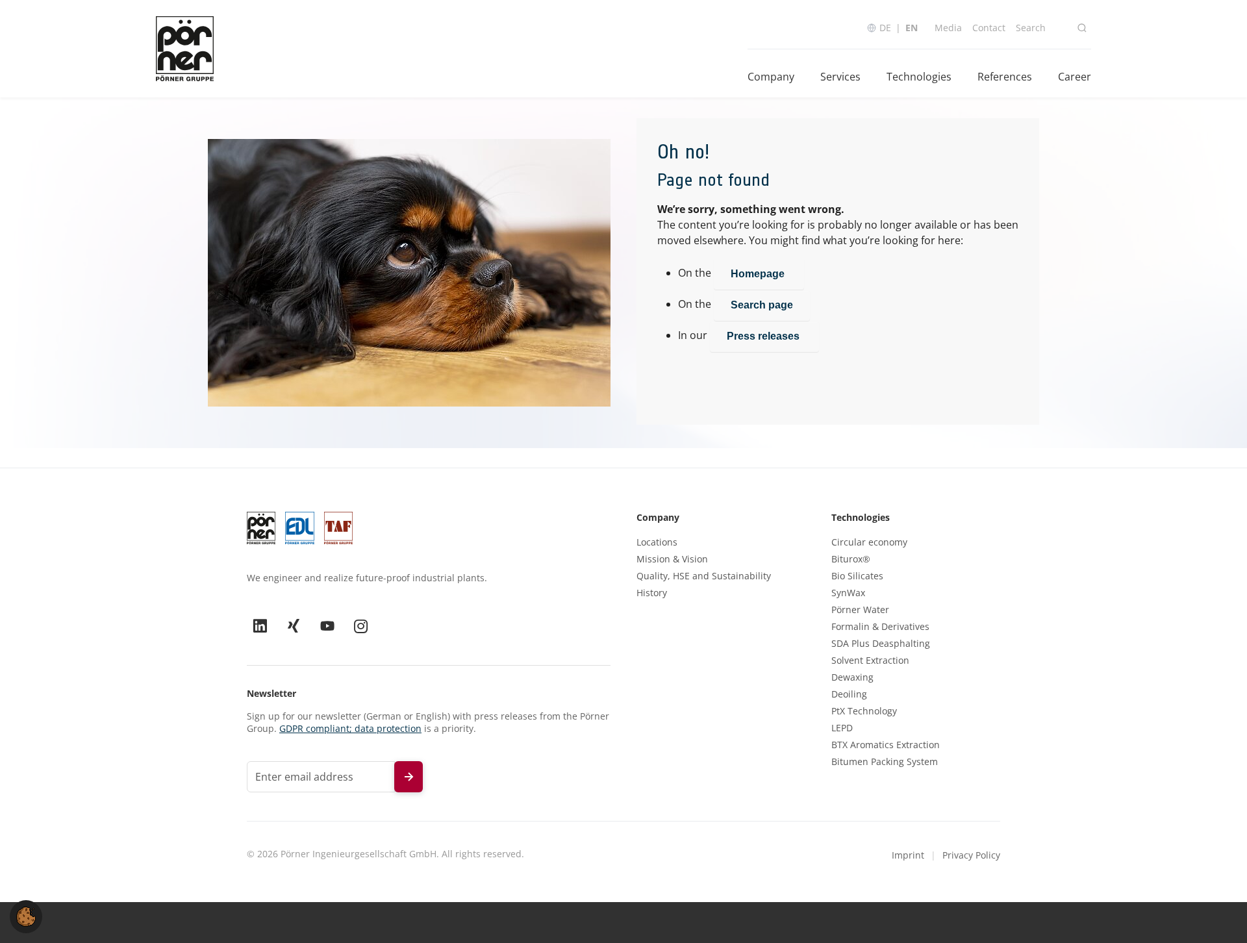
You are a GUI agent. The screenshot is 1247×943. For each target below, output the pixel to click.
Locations (656, 542)
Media (948, 27)
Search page (762, 304)
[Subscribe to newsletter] (408, 776)
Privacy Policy (971, 855)
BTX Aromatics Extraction (885, 745)
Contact (988, 27)
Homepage (759, 273)
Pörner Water (860, 610)
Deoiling (849, 694)
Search (1031, 27)
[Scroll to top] (1218, 914)
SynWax (848, 593)
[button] (26, 916)
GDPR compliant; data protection (350, 728)
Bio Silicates (857, 576)
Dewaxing (852, 677)
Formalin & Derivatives (880, 627)
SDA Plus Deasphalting (880, 643)
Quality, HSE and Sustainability (703, 576)
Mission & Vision (672, 559)
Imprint (908, 855)
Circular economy (869, 542)
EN (911, 27)
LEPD (842, 728)
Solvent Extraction (870, 660)
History (651, 593)
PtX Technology (864, 711)
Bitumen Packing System (884, 762)
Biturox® (850, 559)
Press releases (764, 336)
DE (885, 27)
